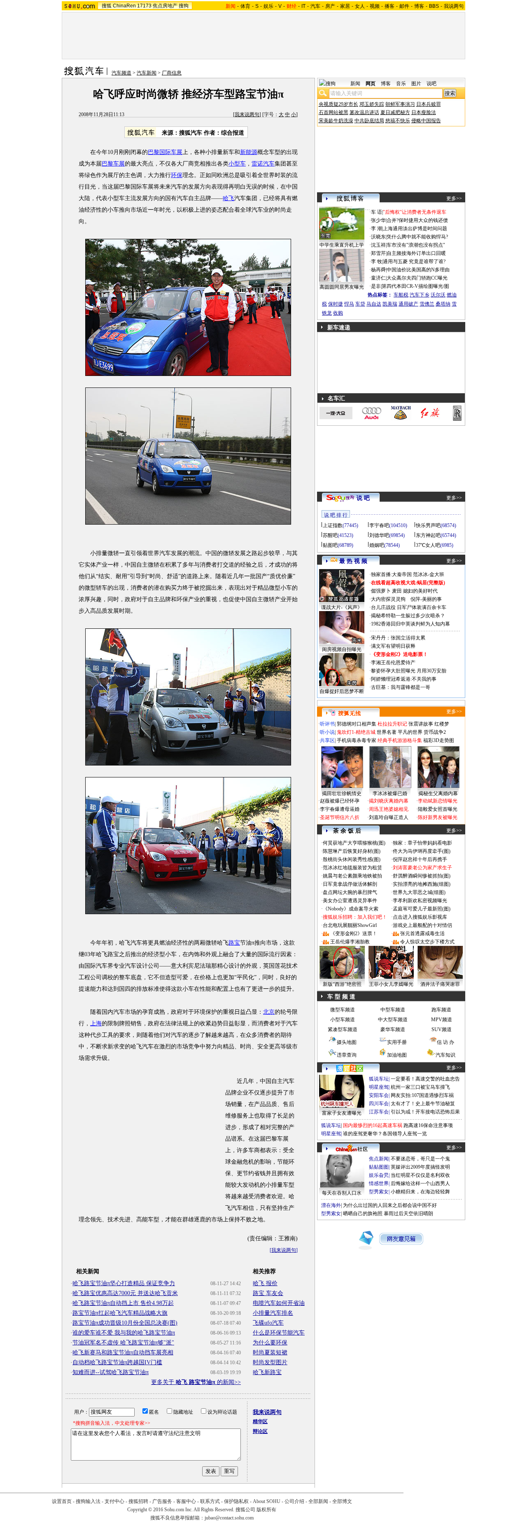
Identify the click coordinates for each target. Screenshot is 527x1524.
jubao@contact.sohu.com (229, 1518)
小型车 (237, 164)
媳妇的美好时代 (420, 591)
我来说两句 (247, 114)
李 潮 (376, 228)
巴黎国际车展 (165, 152)
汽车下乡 (419, 295)
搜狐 (107, 6)
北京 (269, 1012)
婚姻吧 (376, 545)
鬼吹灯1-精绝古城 (356, 732)
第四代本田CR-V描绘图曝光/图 (415, 286)
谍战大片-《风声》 (341, 607)
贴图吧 (330, 545)
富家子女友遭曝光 (341, 1113)
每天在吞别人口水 (341, 1193)
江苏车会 (379, 1112)
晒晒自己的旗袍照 (362, 1213)
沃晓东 (378, 237)
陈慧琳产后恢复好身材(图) (351, 851)
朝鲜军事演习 (400, 104)
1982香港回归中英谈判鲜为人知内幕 (410, 624)
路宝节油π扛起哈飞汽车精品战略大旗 (120, 1313)
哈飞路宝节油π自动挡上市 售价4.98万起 (123, 1303)
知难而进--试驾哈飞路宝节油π (110, 1372)
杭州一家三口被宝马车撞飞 (420, 1087)
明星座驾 (379, 1087)
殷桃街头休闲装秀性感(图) (351, 859)
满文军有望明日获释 (393, 646)
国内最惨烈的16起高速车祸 (372, 1125)
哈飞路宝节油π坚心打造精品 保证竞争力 (123, 1283)
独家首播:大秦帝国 (391, 574)
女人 (360, 6)
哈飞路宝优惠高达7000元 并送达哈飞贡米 (125, 1293)
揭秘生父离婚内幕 (438, 793)
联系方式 (210, 1501)
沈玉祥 (378, 245)
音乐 (401, 83)
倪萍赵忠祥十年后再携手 (420, 859)
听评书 (327, 724)
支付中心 (114, 1501)
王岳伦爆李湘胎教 (350, 942)
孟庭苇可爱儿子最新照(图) (421, 909)
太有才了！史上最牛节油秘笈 (423, 1103)
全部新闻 (318, 1501)
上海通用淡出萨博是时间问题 (415, 228)
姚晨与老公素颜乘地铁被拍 (352, 876)
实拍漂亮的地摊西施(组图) (421, 884)
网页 (370, 83)
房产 (330, 6)
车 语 (376, 212)
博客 (419, 6)
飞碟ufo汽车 (268, 1323)
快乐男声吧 (428, 525)
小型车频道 (342, 1019)
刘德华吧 (379, 535)
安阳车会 (379, 1095)
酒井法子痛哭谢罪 (440, 984)
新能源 (248, 152)
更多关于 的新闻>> (196, 1382)
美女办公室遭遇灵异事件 (350, 900)
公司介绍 (294, 1501)
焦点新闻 (379, 1159)
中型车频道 (392, 1010)
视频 (375, 6)
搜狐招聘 (138, 1501)
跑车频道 (441, 1010)
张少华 (378, 220)
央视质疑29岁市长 (338, 104)
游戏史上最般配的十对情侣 (422, 925)
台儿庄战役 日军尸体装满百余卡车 (408, 607)
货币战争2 (435, 732)
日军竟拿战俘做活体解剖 (350, 884)
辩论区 (260, 1431)
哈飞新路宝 (267, 1372)
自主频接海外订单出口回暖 (416, 253)
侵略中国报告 (426, 121)
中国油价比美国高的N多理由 (418, 270)
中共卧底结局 (369, 121)
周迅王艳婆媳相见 (388, 809)
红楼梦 (441, 724)
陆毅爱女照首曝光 (437, 809)
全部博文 (342, 1501)
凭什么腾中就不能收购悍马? (417, 237)
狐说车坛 (379, 1079)
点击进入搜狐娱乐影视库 (420, 917)
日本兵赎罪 (428, 104)
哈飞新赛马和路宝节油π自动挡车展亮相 (122, 1352)
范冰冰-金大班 (428, 574)
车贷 (360, 304)
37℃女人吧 (428, 545)
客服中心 (186, 1501)
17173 (144, 6)
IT (303, 6)
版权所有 (266, 1509)
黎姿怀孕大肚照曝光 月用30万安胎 (408, 671)
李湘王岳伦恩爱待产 (393, 662)
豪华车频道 (392, 1029)
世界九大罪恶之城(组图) (419, 892)
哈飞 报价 (265, 1283)
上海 (96, 1023)
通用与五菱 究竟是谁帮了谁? (414, 261)
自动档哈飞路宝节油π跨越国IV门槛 (117, 1362)
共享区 (327, 740)
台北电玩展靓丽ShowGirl (350, 925)
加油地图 (397, 1055)
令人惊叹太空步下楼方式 (427, 942)
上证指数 (333, 525)
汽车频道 (121, 73)
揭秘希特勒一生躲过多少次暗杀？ (408, 615)
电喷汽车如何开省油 (279, 1303)
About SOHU (266, 1501)
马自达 (373, 304)
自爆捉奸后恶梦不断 (341, 691)
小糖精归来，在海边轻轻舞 (420, 1192)
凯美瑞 (389, 304)
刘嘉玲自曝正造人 (388, 817)
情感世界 (379, 1183)
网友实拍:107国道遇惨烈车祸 (422, 1095)
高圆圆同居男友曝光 (341, 287)
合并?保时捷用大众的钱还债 (417, 220)
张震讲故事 (420, 724)
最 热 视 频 (353, 561)
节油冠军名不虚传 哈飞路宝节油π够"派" (123, 1343)
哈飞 (228, 198)
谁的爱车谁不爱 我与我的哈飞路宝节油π (123, 1333)
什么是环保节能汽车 (279, 1333)
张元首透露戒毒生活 (422, 933)
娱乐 (268, 6)
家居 (345, 6)
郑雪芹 (378, 253)
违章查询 (347, 1055)
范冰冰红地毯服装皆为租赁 (352, 868)
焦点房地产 (165, 6)
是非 (376, 286)
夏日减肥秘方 (395, 112)
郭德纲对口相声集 (356, 724)
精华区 (260, 1421)
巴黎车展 (113, 164)
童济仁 (378, 278)
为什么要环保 (270, 1343)
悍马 (349, 304)
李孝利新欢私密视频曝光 (420, 900)
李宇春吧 (379, 525)
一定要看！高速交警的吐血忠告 (425, 1079)
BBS (434, 6)
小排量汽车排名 (273, 1313)
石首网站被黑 (333, 112)
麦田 (397, 591)
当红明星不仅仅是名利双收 (420, 1175)
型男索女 (379, 1192)
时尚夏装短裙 (270, 1352)
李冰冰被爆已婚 (390, 793)
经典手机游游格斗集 (400, 740)
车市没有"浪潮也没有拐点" (416, 245)
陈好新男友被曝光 (437, 817)
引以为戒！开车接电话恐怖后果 (425, 1112)
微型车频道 (342, 1010)
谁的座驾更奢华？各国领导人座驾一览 (385, 1134)
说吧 (431, 83)
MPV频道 (441, 1019)
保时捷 (335, 304)
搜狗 (184, 6)
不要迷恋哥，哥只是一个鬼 (420, 1159)
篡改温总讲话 (364, 112)
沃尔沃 (438, 295)
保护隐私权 (236, 1501)
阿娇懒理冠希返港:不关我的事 (403, 679)
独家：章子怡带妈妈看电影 (422, 843)
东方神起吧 (428, 535)
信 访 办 (445, 1042)
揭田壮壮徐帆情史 (341, 793)
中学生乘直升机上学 (341, 245)
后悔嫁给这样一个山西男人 (420, 1183)
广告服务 (162, 1501)
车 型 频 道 (341, 997)
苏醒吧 (330, 535)
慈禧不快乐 (397, 121)
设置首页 (62, 1501)
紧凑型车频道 (342, 1029)
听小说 (327, 732)
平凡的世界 (410, 732)
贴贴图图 (379, 1167)
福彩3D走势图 (438, 740)
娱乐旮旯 (379, 1175)
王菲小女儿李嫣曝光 (391, 984)
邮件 (404, 6)
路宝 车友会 (268, 1293)
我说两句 (454, 6)
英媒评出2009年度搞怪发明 (420, 1167)
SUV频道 (441, 1029)
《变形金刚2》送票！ (353, 933)
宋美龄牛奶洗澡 (336, 121)
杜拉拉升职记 (392, 724)
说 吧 (363, 498)
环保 (176, 175)
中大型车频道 (393, 1019)
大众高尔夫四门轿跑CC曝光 (417, 278)
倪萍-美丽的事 (426, 599)
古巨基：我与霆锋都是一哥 (400, 687)
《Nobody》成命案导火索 (350, 909)
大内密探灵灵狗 (388, 599)
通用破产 (408, 304)
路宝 (234, 943)
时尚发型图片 (270, 1362)
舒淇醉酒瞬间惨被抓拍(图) (421, 876)
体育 (245, 6)
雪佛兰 (427, 304)
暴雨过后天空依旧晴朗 (408, 1213)
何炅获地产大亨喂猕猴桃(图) (354, 843)
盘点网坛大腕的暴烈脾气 (350, 892)
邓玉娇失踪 (371, 104)
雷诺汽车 (263, 164)
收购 (338, 313)
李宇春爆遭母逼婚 (339, 809)
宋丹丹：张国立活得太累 (398, 638)
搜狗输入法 (88, 1501)
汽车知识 (445, 1055)
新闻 (355, 83)
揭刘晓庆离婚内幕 (388, 801)
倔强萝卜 (381, 591)
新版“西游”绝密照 (342, 984)
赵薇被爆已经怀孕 (339, 801)
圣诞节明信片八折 (339, 817)
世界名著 (386, 732)
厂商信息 (172, 73)
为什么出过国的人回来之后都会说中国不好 (390, 1205)
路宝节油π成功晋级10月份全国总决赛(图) (124, 1323)
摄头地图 (347, 1042)
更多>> (454, 198)
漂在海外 (331, 1205)
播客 (389, 6)
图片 (416, 83)
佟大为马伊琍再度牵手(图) (421, 851)
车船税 (401, 295)
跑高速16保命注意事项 (428, 1125)
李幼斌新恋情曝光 (437, 801)
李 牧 (376, 261)
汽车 (315, 6)
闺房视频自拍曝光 (341, 649)
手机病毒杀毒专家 (356, 740)
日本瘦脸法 (423, 112)
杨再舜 (378, 270)
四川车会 (379, 1103)
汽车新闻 (146, 73)
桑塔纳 (443, 304)
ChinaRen (124, 6)
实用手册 (397, 1042)
